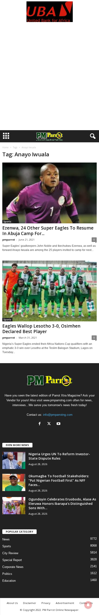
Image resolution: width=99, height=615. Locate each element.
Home (5, 147)
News (6, 539)
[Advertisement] (49, 78)
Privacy (45, 603)
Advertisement (65, 603)
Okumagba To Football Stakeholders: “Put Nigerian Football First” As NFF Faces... (59, 480)
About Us (12, 603)
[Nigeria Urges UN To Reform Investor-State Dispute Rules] (13, 460)
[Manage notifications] (88, 605)
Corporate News (12, 567)
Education (9, 580)
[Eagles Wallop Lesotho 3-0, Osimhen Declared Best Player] (49, 291)
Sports (7, 221)
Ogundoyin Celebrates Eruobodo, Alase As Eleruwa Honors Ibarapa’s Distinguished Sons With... (62, 503)
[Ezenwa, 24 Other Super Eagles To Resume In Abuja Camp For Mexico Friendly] (49, 193)
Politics (7, 574)
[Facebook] (40, 424)
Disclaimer (29, 603)
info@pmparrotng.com (58, 414)
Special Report (12, 560)
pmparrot (8, 239)
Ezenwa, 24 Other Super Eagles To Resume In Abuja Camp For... (47, 230)
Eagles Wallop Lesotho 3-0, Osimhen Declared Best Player (41, 328)
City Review (10, 553)
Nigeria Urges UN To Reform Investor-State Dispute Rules (59, 456)
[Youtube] (59, 424)
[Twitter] (50, 424)
